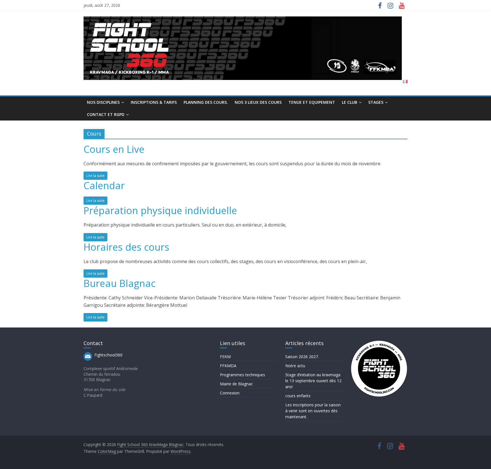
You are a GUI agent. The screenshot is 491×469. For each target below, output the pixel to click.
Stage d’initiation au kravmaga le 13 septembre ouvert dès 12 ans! (313, 380)
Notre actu (295, 365)
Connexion (230, 393)
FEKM (225, 356)
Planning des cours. (206, 102)
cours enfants (298, 395)
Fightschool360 (108, 355)
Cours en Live (114, 149)
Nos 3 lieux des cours (258, 102)
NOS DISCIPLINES (103, 102)
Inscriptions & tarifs (154, 102)
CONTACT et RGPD (105, 114)
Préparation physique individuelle (160, 210)
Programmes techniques (242, 374)
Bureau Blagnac (119, 283)
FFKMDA (228, 365)
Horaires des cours (126, 246)
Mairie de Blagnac (236, 383)
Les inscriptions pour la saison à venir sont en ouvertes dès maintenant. (313, 410)
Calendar (104, 185)
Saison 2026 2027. (302, 356)
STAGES (375, 102)
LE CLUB (349, 102)
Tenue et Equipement (311, 102)
